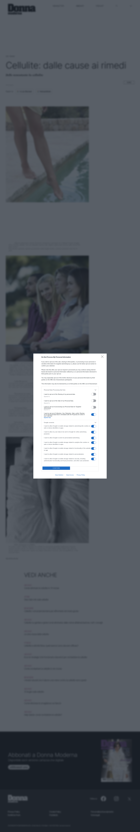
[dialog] (70, 416)
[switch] (93, 394)
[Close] (103, 357)
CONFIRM (56, 468)
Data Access (70, 475)
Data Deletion (59, 475)
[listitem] (70, 390)
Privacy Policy (81, 475)
